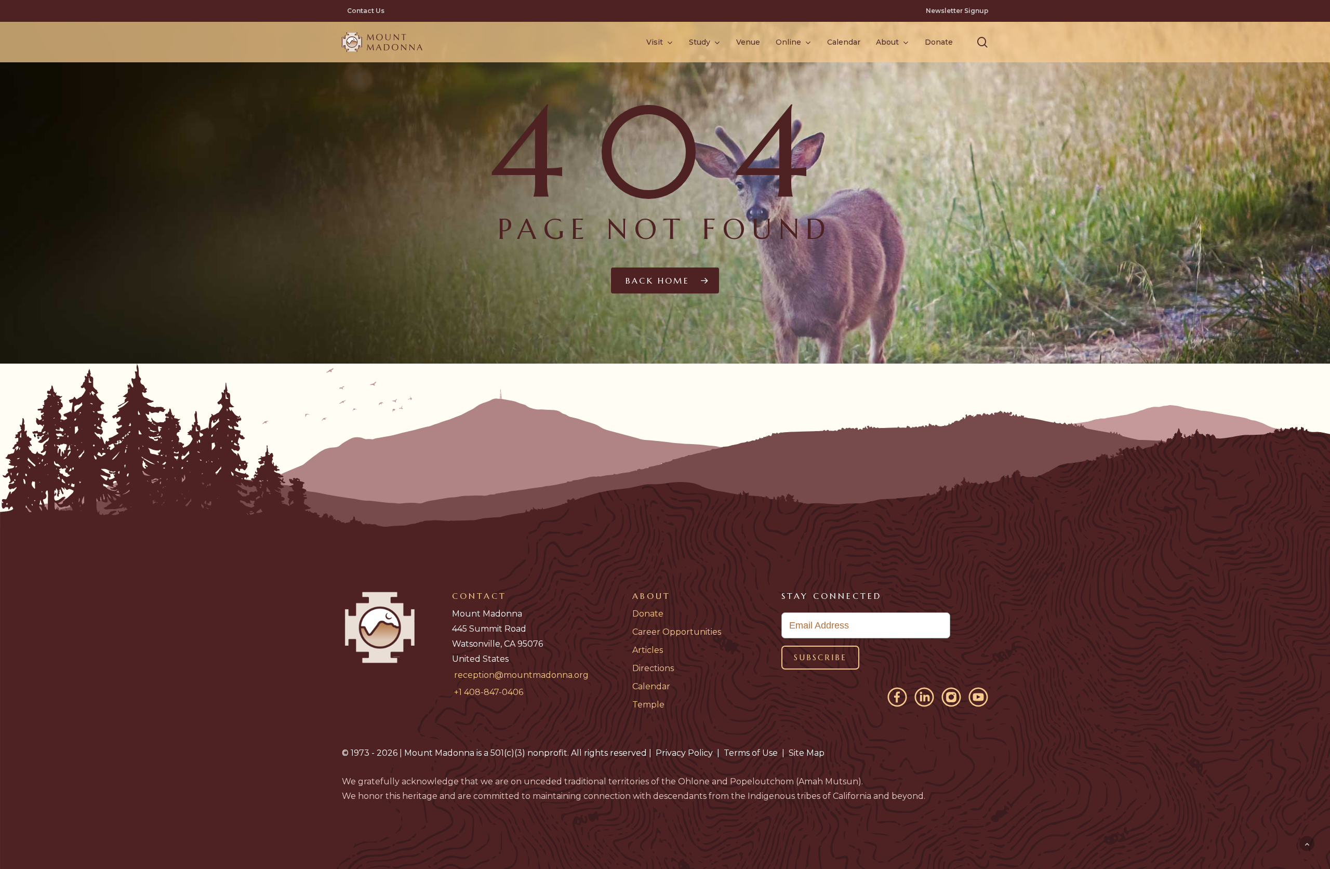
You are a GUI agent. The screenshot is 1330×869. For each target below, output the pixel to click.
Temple (648, 705)
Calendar (651, 686)
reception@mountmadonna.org (521, 675)
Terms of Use (751, 753)
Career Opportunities (676, 632)
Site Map (806, 753)
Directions (653, 668)
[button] (982, 42)
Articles (647, 650)
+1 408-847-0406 (488, 692)
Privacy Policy (684, 753)
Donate (647, 614)
